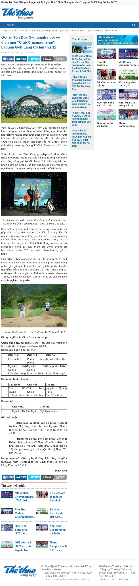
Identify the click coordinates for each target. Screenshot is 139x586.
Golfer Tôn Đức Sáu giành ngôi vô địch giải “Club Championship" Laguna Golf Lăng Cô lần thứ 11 (69, 30)
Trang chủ (6, 30)
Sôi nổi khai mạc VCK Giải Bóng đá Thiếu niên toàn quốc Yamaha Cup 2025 (81, 119)
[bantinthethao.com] (17, 13)
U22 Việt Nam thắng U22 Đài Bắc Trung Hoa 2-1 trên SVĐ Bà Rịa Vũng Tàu (81, 83)
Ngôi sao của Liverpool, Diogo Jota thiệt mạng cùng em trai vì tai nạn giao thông (81, 101)
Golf (16, 30)
